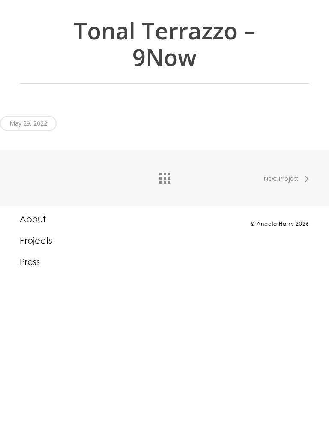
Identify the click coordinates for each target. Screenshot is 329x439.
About (33, 219)
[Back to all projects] (164, 176)
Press (30, 262)
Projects (36, 240)
